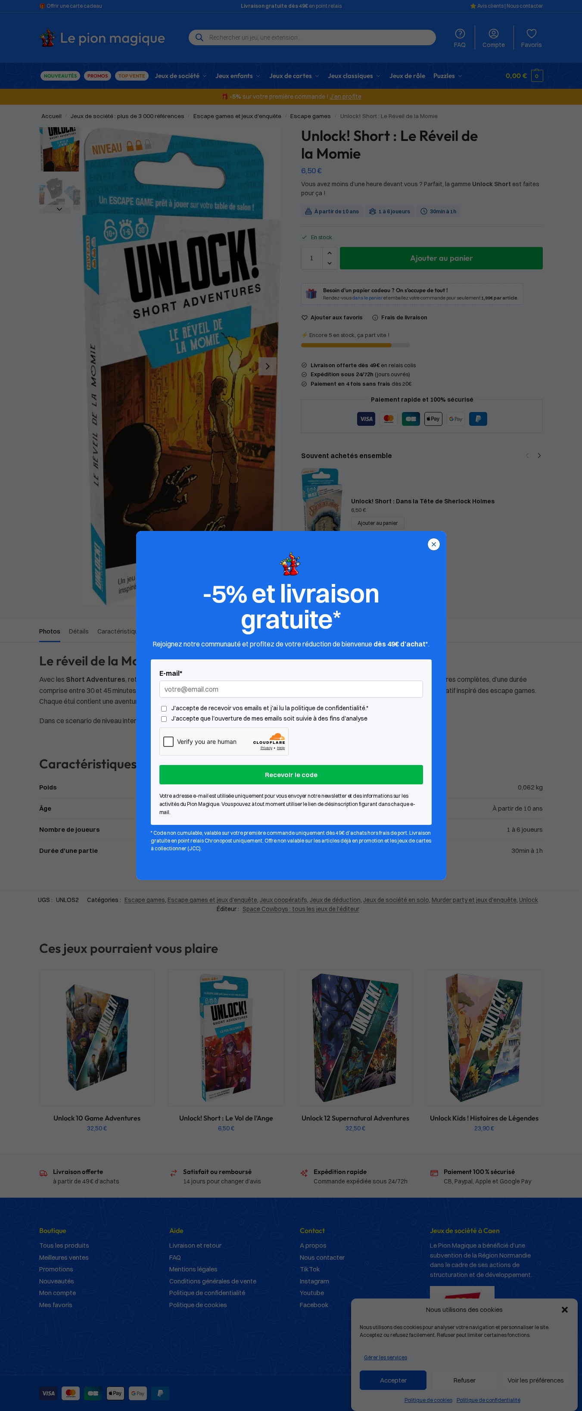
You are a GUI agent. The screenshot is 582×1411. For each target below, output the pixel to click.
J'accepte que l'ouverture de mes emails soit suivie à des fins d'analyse (269, 718)
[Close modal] (433, 544)
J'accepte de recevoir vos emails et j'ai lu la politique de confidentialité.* (269, 708)
